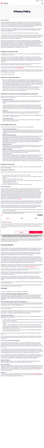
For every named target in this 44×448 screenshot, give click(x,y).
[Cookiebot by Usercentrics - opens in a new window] (38, 215)
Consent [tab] (7, 218)
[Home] (4, 3)
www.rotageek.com (37, 24)
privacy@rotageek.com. (19, 67)
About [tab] (36, 218)
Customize (21, 232)
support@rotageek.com (18, 296)
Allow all (36, 232)
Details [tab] (22, 218)
